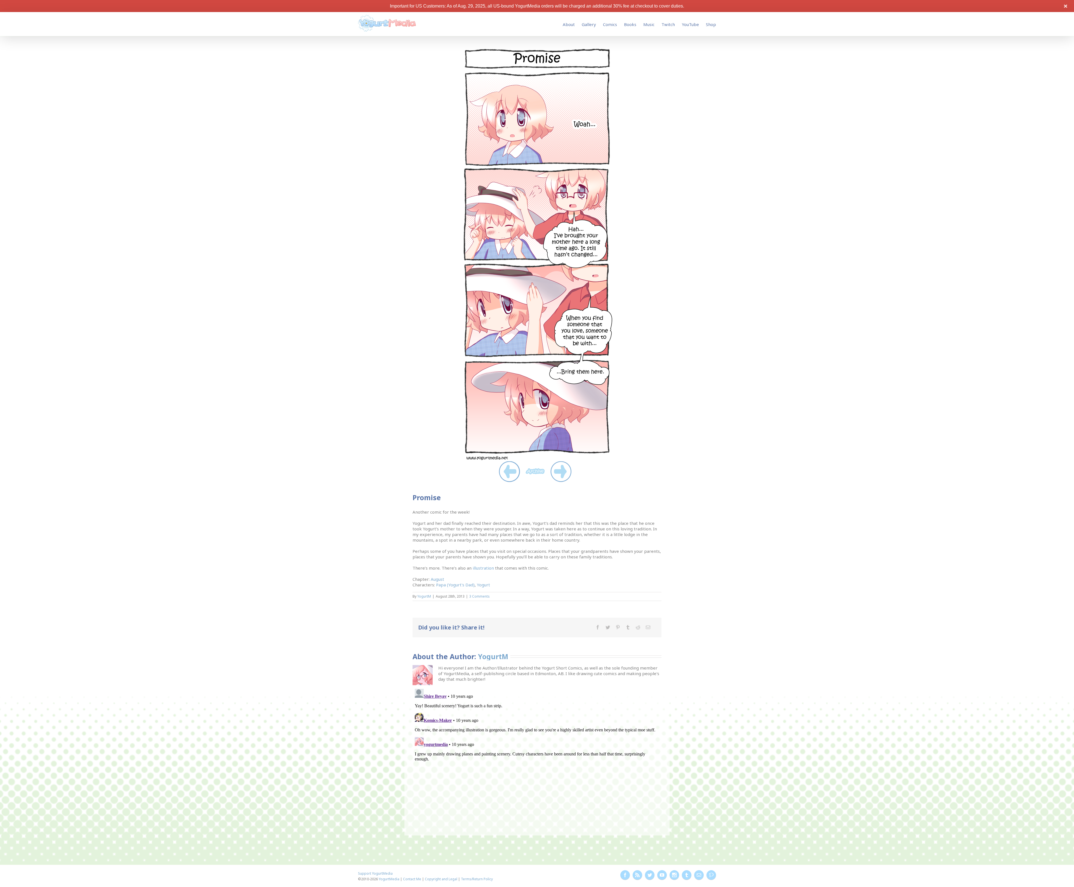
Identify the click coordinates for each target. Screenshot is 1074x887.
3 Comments (479, 596)
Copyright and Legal (441, 879)
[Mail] (648, 627)
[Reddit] (638, 627)
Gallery (589, 24)
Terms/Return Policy (477, 879)
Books (630, 24)
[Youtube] (662, 875)
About (569, 24)
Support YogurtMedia (375, 873)
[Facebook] (597, 627)
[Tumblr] (628, 627)
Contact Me (412, 879)
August (437, 579)
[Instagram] (674, 875)
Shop (711, 24)
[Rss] (637, 875)
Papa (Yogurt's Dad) (455, 585)
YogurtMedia (389, 879)
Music (648, 24)
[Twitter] (608, 627)
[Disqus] (537, 757)
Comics (610, 24)
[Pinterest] (618, 627)
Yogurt (483, 585)
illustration (483, 568)
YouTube (690, 24)
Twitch (668, 24)
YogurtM (424, 596)
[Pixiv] (711, 875)
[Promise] (537, 50)
